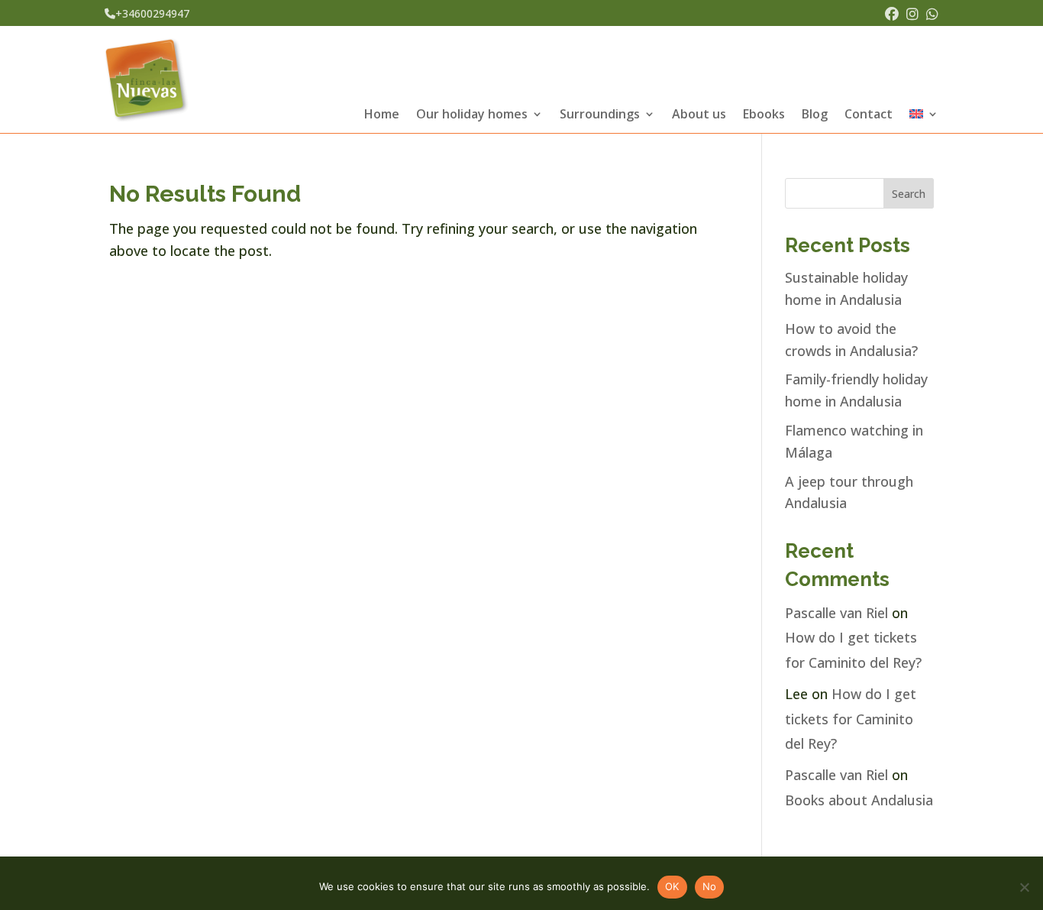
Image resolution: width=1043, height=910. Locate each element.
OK (672, 886)
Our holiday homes (472, 115)
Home (381, 115)
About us (699, 115)
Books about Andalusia (859, 800)
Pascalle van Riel (836, 613)
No (709, 886)
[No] (1024, 887)
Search (908, 193)
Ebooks (764, 115)
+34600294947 (152, 13)
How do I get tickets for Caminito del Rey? (850, 719)
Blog (815, 115)
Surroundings (600, 115)
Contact (868, 115)
